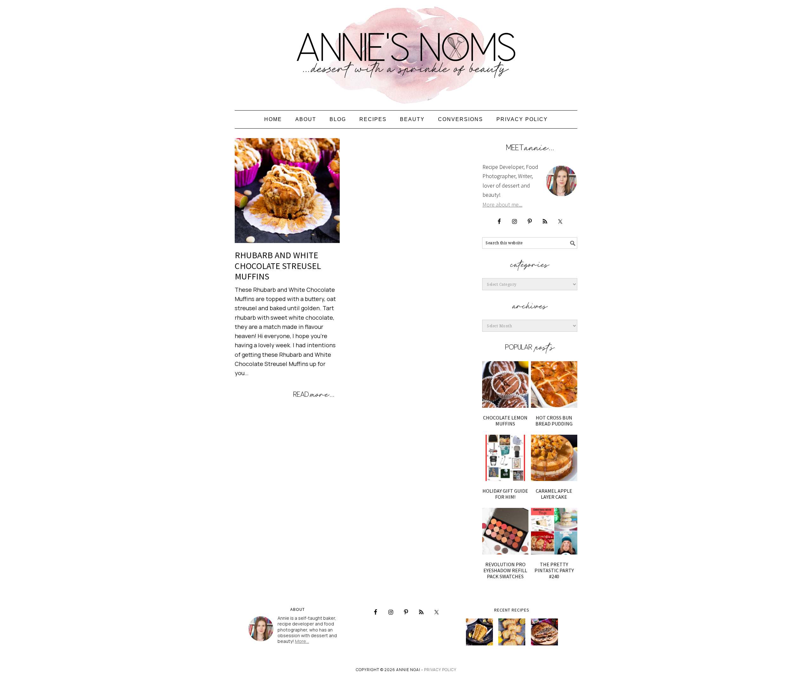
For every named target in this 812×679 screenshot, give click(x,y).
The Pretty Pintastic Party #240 (554, 570)
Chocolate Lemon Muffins (505, 420)
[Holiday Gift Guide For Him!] (505, 458)
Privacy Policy (440, 669)
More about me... (502, 204)
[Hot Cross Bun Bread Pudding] (554, 384)
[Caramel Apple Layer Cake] (554, 458)
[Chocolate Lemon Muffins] (505, 384)
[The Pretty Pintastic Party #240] (554, 531)
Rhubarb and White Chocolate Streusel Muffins (278, 265)
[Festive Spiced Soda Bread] (544, 631)
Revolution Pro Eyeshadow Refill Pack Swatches (505, 570)
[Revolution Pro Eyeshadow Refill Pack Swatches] (505, 531)
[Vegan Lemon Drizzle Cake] (511, 631)
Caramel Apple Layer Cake (554, 494)
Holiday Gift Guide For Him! (505, 494)
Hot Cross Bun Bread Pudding (554, 420)
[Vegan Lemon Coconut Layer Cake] (479, 631)
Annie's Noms (406, 52)
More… (302, 641)
